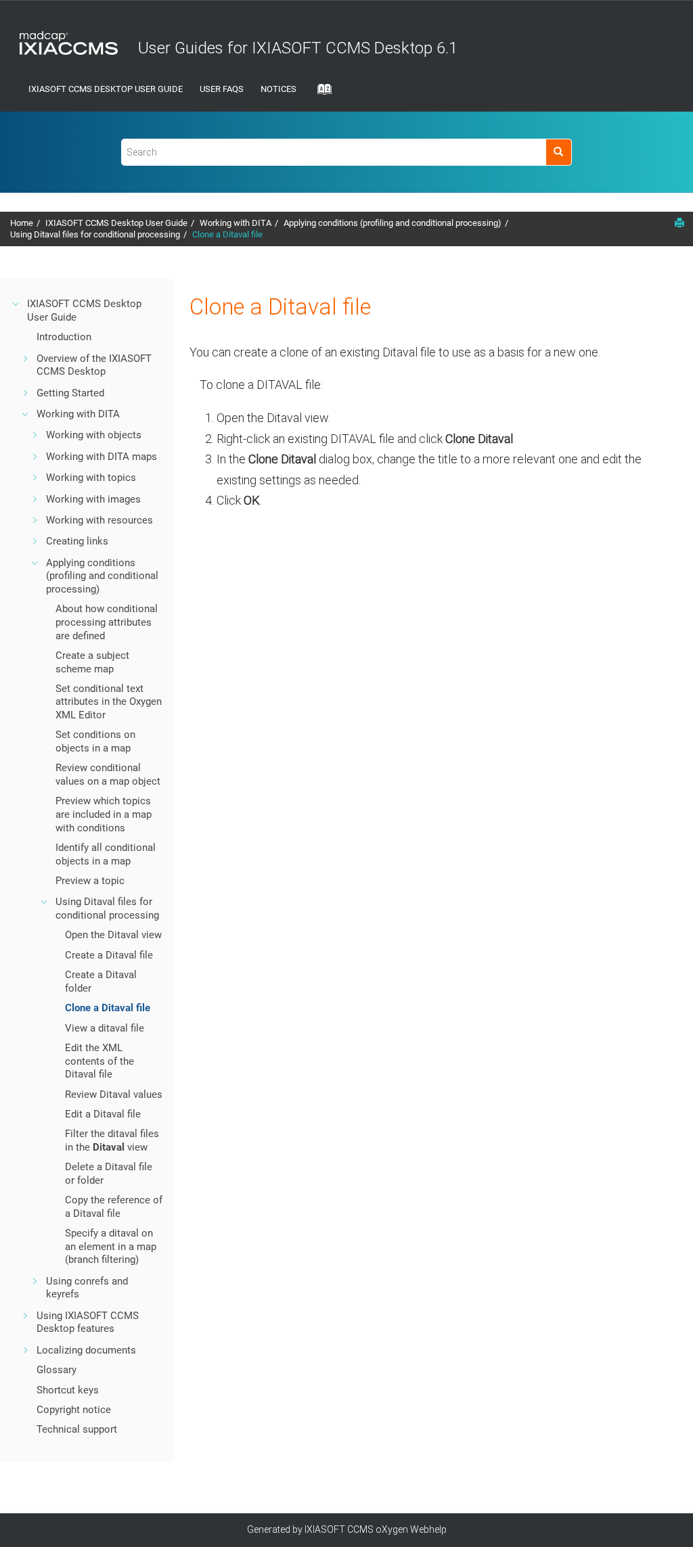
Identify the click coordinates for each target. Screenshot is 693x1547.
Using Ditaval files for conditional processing (95, 234)
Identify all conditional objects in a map (105, 854)
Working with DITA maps (101, 457)
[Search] (558, 152)
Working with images (93, 499)
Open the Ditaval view (113, 935)
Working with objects (93, 435)
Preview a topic (90, 881)
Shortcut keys (68, 1390)
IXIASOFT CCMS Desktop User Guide (105, 89)
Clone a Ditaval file (227, 234)
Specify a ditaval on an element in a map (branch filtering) (110, 1246)
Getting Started (70, 393)
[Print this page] (679, 222)
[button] (16, 303)
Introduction (64, 337)
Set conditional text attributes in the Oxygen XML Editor (108, 702)
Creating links (77, 541)
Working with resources (99, 520)
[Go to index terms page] (320, 93)
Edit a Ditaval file (103, 1114)
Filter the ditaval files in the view (112, 1140)
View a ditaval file (104, 1028)
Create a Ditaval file (109, 955)
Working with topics (91, 477)
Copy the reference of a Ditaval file (113, 1207)
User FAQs (222, 89)
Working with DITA (235, 223)
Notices (278, 89)
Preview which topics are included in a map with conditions (103, 814)
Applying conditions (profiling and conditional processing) (392, 223)
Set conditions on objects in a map (95, 741)
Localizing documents (86, 1350)
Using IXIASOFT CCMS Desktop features (88, 1322)
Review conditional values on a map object (107, 774)
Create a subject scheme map (92, 662)
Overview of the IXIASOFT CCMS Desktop (94, 365)
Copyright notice (74, 1410)
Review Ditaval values (113, 1094)
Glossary (56, 1370)
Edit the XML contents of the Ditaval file (99, 1061)
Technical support (77, 1429)
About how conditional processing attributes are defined (106, 622)
